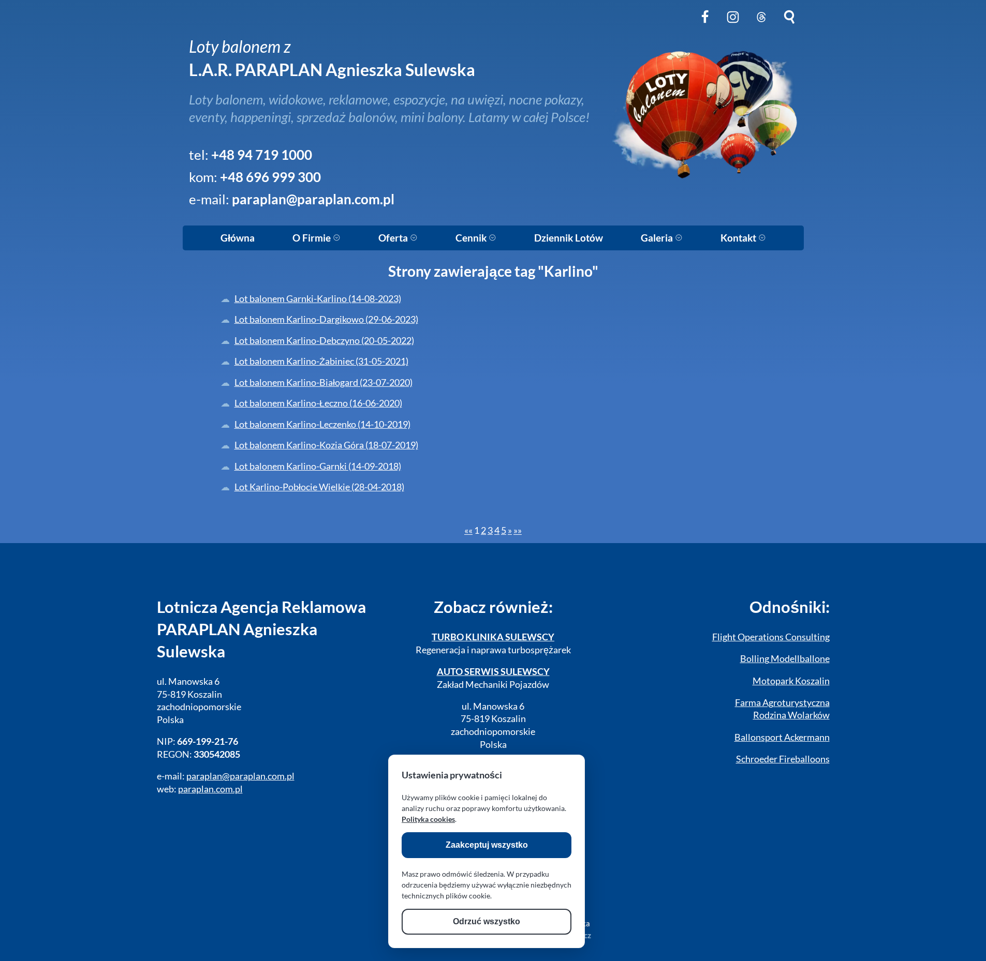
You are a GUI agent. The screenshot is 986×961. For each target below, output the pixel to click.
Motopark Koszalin (791, 680)
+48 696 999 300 (270, 177)
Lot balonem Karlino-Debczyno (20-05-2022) (324, 340)
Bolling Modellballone (785, 658)
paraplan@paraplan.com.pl (313, 199)
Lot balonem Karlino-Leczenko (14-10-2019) (322, 424)
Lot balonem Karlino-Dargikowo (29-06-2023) (326, 319)
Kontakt (739, 238)
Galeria (658, 238)
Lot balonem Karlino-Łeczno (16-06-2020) (318, 403)
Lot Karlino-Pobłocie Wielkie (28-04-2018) (319, 487)
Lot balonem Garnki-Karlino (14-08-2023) (317, 298)
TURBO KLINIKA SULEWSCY (493, 637)
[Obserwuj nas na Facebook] (705, 25)
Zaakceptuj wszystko (487, 844)
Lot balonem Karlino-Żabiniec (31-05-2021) (321, 361)
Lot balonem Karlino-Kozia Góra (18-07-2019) (326, 445)
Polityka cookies (428, 819)
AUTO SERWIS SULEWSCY (493, 671)
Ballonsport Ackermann (782, 737)
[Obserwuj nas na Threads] (761, 25)
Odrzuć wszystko (486, 921)
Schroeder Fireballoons (783, 759)
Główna (237, 238)
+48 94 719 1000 (261, 154)
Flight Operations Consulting (771, 637)
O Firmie (312, 238)
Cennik (472, 238)
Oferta (394, 238)
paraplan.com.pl (210, 789)
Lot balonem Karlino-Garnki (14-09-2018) (317, 466)
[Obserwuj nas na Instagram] (733, 25)
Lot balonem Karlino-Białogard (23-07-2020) (323, 382)
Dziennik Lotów (568, 238)
